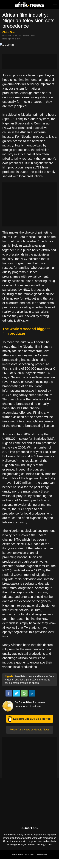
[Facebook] (9, 693)
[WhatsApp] (24, 693)
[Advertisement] (29, 61)
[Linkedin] (32, 693)
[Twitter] (16, 693)
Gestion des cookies (38, 854)
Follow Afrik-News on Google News (29, 729)
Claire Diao (8, 32)
